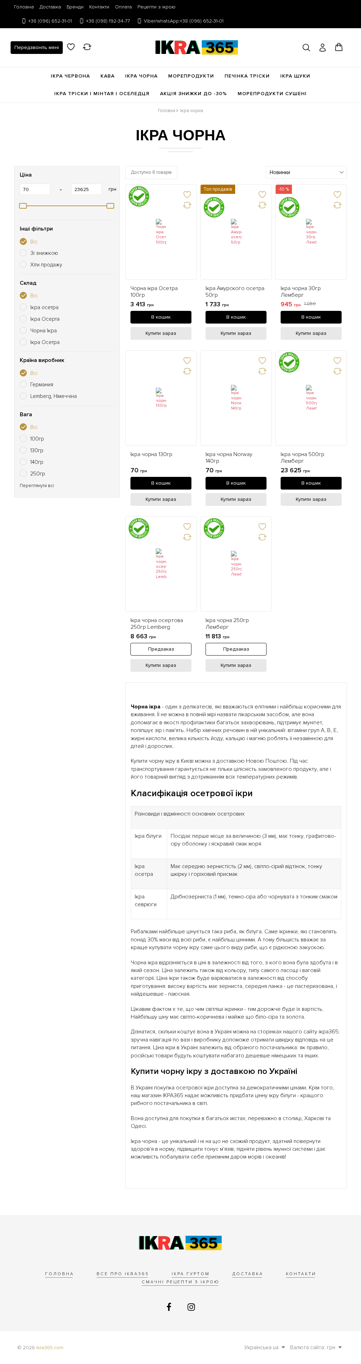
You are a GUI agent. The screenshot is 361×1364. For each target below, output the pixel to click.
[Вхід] (322, 47)
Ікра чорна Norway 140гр (229, 458)
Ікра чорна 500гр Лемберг (302, 458)
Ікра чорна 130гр (151, 454)
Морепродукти (191, 76)
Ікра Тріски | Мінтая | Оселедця (101, 94)
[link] (161, 232)
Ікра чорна (141, 76)
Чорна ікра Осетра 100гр (154, 292)
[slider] (23, 206)
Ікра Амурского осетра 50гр (235, 292)
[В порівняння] (187, 205)
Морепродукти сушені (272, 94)
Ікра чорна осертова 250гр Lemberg (156, 624)
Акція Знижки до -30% (193, 94)
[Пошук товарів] (306, 47)
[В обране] (187, 194)
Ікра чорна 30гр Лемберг (301, 292)
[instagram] (191, 1307)
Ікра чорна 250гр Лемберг (227, 624)
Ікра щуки (295, 76)
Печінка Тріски (247, 76)
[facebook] (169, 1307)
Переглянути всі (37, 486)
